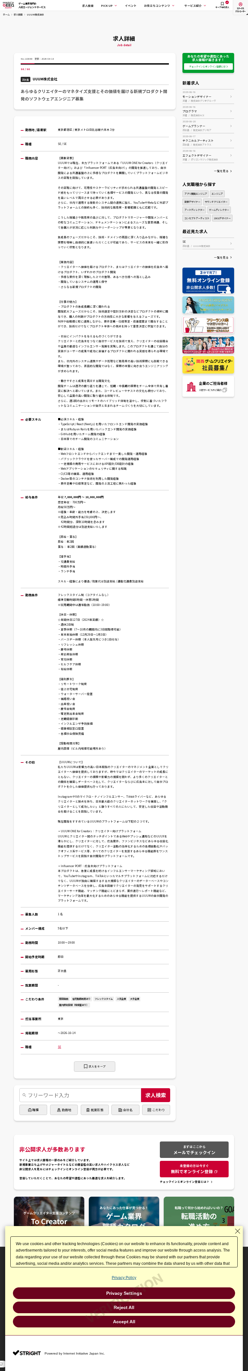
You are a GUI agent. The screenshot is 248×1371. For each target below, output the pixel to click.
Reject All (124, 1307)
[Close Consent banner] (237, 1231)
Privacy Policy (124, 1277)
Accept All (124, 1321)
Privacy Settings (124, 1293)
